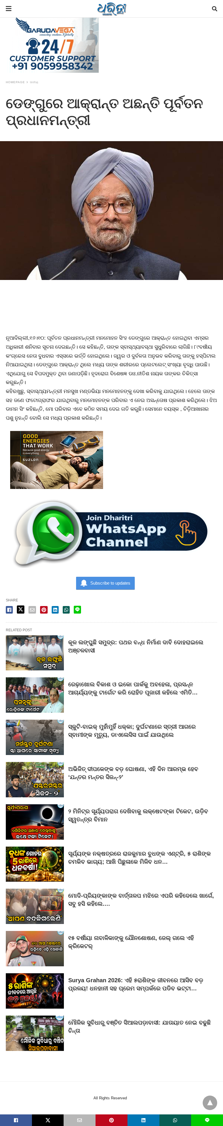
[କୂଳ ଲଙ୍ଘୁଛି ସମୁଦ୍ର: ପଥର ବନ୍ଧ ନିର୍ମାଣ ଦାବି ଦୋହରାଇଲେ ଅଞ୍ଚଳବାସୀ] (35, 653)
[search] (214, 9)
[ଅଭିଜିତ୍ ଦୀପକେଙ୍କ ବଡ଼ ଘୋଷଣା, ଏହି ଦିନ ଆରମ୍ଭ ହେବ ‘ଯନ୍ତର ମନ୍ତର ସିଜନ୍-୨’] (35, 779)
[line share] (77, 610)
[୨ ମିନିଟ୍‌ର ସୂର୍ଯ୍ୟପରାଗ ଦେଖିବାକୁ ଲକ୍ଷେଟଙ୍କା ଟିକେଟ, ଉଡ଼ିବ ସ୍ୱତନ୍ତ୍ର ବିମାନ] (35, 822)
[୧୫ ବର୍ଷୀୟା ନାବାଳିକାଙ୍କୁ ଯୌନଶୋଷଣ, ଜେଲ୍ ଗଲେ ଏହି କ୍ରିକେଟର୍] (35, 948)
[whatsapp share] (66, 610)
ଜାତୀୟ (34, 82)
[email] (80, 1120)
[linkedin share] (55, 610)
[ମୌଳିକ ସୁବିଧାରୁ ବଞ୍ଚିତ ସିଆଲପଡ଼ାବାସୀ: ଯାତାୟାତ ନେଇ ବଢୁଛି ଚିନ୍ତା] (35, 1033)
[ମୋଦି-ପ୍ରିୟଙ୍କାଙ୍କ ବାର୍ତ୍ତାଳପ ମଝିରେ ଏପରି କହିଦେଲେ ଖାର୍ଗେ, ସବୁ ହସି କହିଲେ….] (35, 906)
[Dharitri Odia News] (112, 9)
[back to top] (210, 1103)
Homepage (15, 82)
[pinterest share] (44, 610)
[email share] (32, 610)
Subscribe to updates (110, 583)
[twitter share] (20, 609)
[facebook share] (9, 610)
